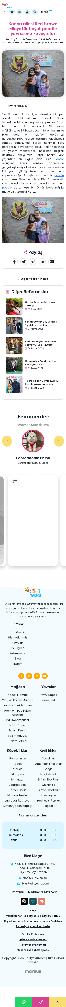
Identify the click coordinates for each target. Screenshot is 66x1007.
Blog (18, 658)
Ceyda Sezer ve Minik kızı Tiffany (40, 304)
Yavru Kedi (48, 700)
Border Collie (17, 790)
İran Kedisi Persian (48, 800)
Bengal (48, 769)
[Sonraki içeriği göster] (59, 441)
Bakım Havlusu (17, 736)
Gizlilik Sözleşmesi (33, 934)
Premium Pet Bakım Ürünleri (17, 713)
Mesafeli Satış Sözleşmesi (33, 950)
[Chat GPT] (24, 901)
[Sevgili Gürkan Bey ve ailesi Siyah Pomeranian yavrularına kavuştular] (14, 325)
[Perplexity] (33, 901)
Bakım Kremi (17, 730)
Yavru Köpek (48, 695)
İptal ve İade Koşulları (33, 939)
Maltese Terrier (17, 795)
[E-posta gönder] (20, 12)
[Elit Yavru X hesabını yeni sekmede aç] (29, 676)
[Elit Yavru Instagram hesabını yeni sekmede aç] (37, 676)
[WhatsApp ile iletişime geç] (23, 1002)
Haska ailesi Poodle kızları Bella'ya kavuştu (40, 363)
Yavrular (17, 643)
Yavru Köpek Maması (18, 705)
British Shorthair (48, 779)
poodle (59, 175)
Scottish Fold (48, 774)
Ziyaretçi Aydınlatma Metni (33, 926)
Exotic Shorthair (48, 790)
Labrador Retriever (17, 800)
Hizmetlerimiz (17, 637)
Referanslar (17, 653)
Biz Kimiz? (17, 632)
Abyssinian (48, 758)
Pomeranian (17, 758)
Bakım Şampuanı (17, 720)
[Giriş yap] (27, 12)
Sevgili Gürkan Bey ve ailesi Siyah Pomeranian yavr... (41, 323)
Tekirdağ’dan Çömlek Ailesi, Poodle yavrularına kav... (41, 382)
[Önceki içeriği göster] (7, 441)
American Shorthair (48, 764)
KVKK (33, 911)
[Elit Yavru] (7, 5)
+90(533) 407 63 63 (35, 878)
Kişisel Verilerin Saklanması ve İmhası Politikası (33, 921)
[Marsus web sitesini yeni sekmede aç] (33, 972)
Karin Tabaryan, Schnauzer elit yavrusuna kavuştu (41, 343)
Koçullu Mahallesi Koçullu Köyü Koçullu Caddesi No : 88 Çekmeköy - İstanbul (35, 868)
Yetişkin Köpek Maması (17, 700)
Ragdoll (48, 806)
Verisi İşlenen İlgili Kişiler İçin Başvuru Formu (33, 916)
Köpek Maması (18, 695)
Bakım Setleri (18, 741)
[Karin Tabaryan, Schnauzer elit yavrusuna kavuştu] (14, 345)
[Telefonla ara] (12, 12)
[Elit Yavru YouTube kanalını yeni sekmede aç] (45, 676)
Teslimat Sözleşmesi (33, 945)
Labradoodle (17, 785)
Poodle (59, 159)
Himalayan (48, 795)
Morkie (17, 769)
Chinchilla (48, 785)
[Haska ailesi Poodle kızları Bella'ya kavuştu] (14, 365)
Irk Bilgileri (17, 648)
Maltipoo (17, 774)
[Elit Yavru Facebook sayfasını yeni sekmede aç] (21, 676)
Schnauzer (17, 779)
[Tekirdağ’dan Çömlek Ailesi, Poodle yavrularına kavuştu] (14, 384)
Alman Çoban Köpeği (17, 806)
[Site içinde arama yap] (35, 12)
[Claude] (41, 901)
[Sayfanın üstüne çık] (57, 1002)
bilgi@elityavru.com (35, 883)
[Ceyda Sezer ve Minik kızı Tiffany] (14, 306)
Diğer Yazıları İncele (34, 279)
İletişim (17, 664)
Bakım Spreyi (17, 725)
